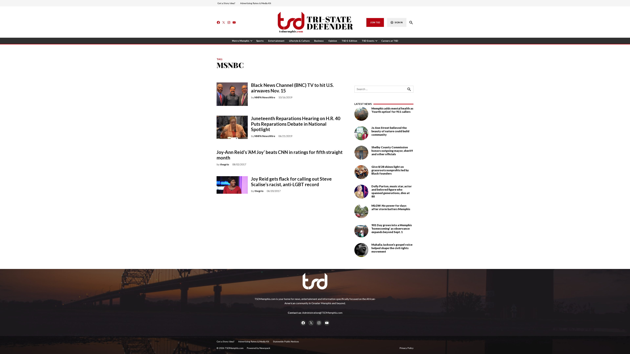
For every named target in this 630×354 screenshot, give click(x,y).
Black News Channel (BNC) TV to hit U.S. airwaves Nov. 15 (292, 87)
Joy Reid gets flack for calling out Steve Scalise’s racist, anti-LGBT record (291, 181)
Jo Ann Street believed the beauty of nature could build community (390, 131)
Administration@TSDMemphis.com (322, 312)
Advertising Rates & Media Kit (255, 3)
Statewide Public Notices (286, 341)
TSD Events (368, 40)
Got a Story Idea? (226, 3)
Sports (260, 40)
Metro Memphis (240, 40)
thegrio (224, 164)
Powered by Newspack (258, 348)
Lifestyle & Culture (299, 40)
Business (319, 40)
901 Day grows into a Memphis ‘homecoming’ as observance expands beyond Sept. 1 (391, 228)
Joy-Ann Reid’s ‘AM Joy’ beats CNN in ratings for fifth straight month (280, 154)
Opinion (332, 40)
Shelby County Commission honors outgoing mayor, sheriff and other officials (392, 151)
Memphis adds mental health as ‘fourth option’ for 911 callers (392, 110)
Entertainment (276, 40)
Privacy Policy (406, 348)
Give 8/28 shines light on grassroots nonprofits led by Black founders (390, 170)
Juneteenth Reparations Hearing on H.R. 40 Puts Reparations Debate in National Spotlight (295, 124)
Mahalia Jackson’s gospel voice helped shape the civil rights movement (391, 248)
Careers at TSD (389, 40)
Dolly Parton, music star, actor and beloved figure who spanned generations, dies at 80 (391, 191)
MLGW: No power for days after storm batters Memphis (390, 207)
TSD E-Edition (349, 40)
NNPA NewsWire (264, 97)
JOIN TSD (375, 22)
